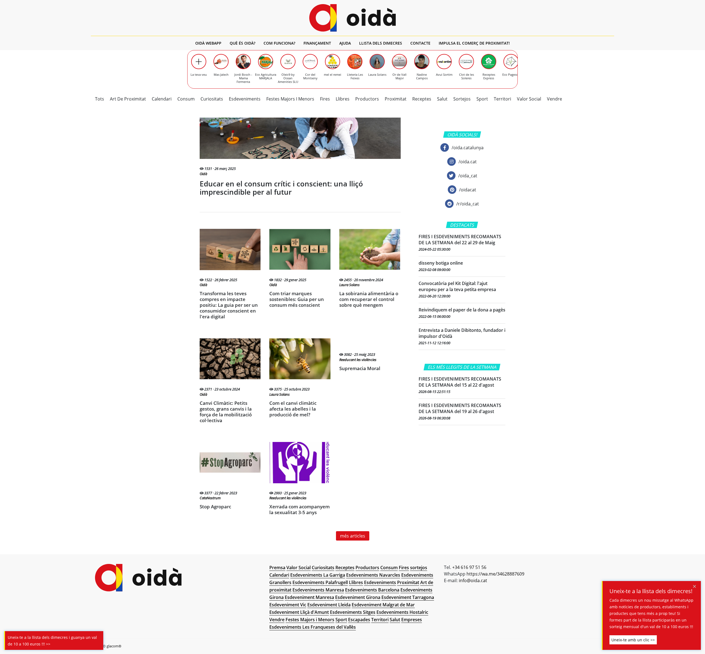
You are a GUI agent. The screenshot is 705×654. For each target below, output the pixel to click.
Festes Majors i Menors (290, 99)
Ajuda (345, 43)
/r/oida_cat (467, 204)
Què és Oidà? (242, 43)
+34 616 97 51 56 (469, 567)
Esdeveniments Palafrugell (320, 582)
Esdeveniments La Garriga (317, 575)
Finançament (317, 43)
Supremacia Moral (359, 368)
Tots (99, 99)
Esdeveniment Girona (357, 597)
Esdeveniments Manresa (318, 590)
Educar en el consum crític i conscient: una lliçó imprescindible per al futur (281, 188)
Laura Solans (349, 285)
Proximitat (395, 99)
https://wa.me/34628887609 (495, 574)
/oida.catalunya (468, 148)
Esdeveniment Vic (287, 605)
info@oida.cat (473, 580)
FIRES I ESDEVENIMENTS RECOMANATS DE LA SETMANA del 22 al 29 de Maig (460, 240)
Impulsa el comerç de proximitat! (474, 43)
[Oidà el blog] (352, 18)
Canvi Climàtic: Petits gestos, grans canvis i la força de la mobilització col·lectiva (226, 412)
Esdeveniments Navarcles (373, 575)
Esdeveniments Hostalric (402, 612)
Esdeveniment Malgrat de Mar (383, 605)
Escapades (359, 620)
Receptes (421, 99)
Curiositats (211, 99)
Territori (502, 99)
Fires (325, 99)
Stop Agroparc (215, 506)
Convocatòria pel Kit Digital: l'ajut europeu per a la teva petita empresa (457, 286)
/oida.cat (468, 162)
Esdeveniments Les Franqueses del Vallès (312, 627)
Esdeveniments (245, 99)
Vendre (554, 99)
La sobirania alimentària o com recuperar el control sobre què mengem (368, 299)
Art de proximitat (128, 99)
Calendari (162, 99)
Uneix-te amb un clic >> (633, 639)
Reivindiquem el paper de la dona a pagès (462, 310)
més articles (352, 536)
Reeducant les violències (357, 359)
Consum (186, 99)
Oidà (203, 174)
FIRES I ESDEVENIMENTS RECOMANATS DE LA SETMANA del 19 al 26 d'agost (460, 408)
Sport (482, 99)
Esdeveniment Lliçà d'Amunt (299, 612)
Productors (367, 99)
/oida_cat (467, 176)
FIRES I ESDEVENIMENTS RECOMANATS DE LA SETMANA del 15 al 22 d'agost (460, 382)
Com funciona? (279, 43)
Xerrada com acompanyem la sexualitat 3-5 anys (299, 509)
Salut (442, 99)
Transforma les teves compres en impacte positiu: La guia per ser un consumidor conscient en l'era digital (229, 305)
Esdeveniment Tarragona (407, 597)
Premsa (277, 568)
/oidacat (467, 190)
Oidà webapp (208, 43)
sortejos (462, 99)
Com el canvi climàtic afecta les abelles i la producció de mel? (292, 409)
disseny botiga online (441, 263)
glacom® (114, 646)
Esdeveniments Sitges (352, 612)
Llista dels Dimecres (380, 43)
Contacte (420, 43)
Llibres (342, 99)
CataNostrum (210, 498)
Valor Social (529, 99)
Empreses (411, 620)
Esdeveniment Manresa (309, 597)
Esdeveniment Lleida (329, 605)
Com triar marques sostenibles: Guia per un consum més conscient (296, 299)
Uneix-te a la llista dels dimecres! (650, 591)
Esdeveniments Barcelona (372, 590)
